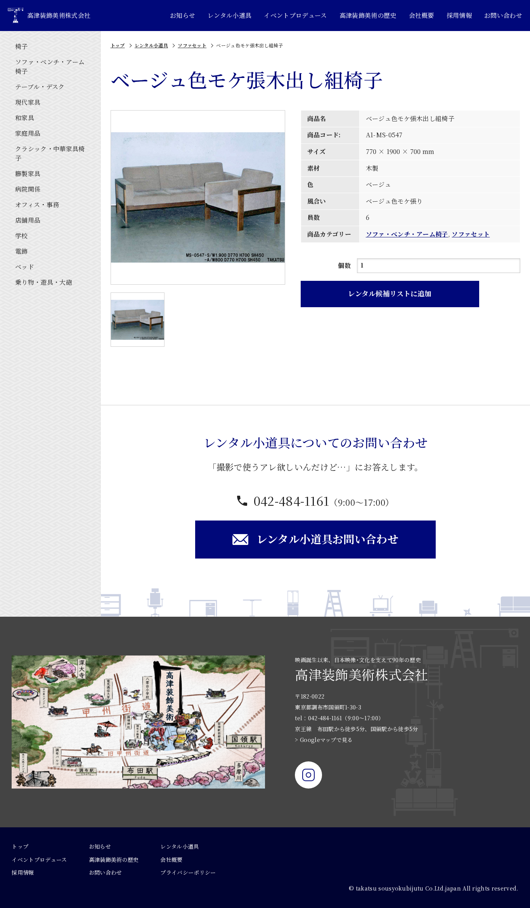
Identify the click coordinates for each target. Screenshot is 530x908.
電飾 (21, 251)
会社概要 (421, 15)
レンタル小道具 (229, 15)
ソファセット (192, 45)
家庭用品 (27, 133)
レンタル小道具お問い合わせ (327, 539)
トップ (118, 45)
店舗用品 (27, 220)
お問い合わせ (503, 15)
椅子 (21, 46)
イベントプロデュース (295, 15)
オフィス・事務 (37, 204)
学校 (21, 235)
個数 (344, 265)
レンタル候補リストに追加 (389, 293)
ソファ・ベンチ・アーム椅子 (50, 66)
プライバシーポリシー (188, 872)
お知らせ (182, 15)
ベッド (24, 266)
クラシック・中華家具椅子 (50, 153)
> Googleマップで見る (324, 740)
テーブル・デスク (40, 86)
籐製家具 (27, 173)
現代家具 (27, 102)
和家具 (24, 117)
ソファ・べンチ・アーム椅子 (407, 234)
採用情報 (459, 15)
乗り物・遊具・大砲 (43, 282)
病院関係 (27, 189)
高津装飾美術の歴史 (368, 15)
